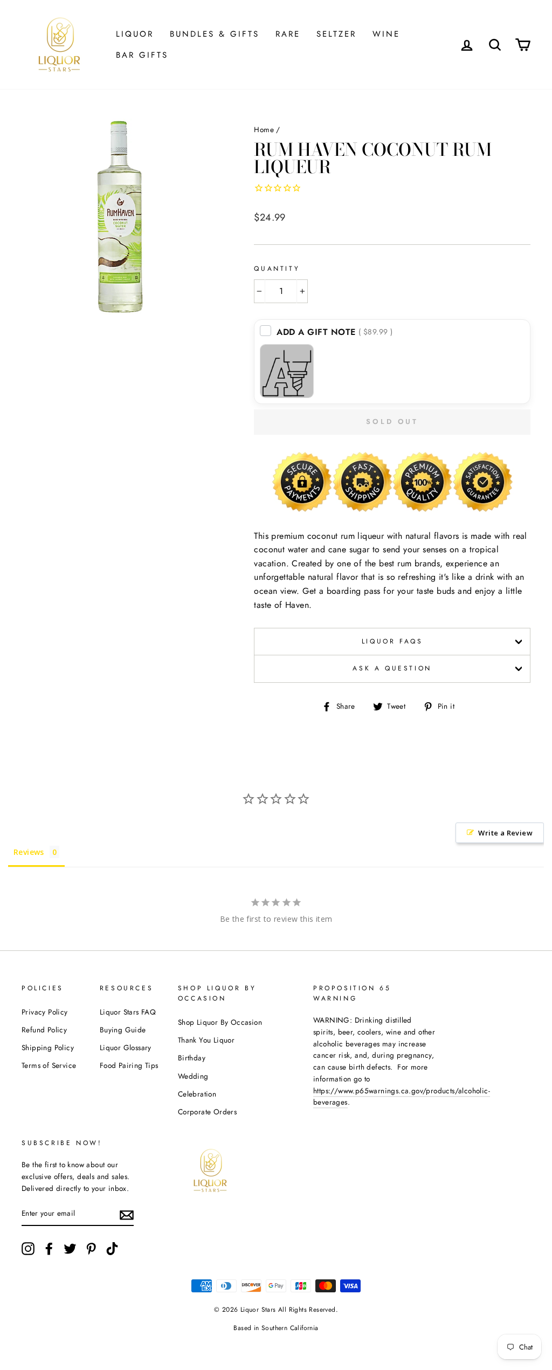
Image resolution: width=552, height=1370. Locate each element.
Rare (287, 34)
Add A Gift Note (335, 332)
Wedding (193, 1076)
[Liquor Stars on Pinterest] (91, 1248)
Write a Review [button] (505, 833)
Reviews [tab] (28, 852)
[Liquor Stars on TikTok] (112, 1248)
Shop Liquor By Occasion (220, 1022)
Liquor (135, 34)
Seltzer (336, 34)
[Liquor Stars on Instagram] (28, 1248)
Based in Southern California (275, 1328)
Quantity (277, 268)
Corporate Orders (207, 1111)
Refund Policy (44, 1029)
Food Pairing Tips (129, 1065)
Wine (386, 34)
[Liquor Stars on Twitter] (70, 1248)
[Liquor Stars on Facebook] (49, 1248)
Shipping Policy (48, 1047)
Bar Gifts (142, 55)
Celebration (197, 1093)
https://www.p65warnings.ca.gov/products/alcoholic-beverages (401, 1096)
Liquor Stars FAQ (128, 1011)
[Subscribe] (127, 1214)
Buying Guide (123, 1029)
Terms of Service (49, 1065)
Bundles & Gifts (214, 34)
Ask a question (392, 668)
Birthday (191, 1057)
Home (264, 129)
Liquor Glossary (125, 1047)
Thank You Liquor (206, 1040)
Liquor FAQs (392, 641)
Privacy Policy (45, 1011)
